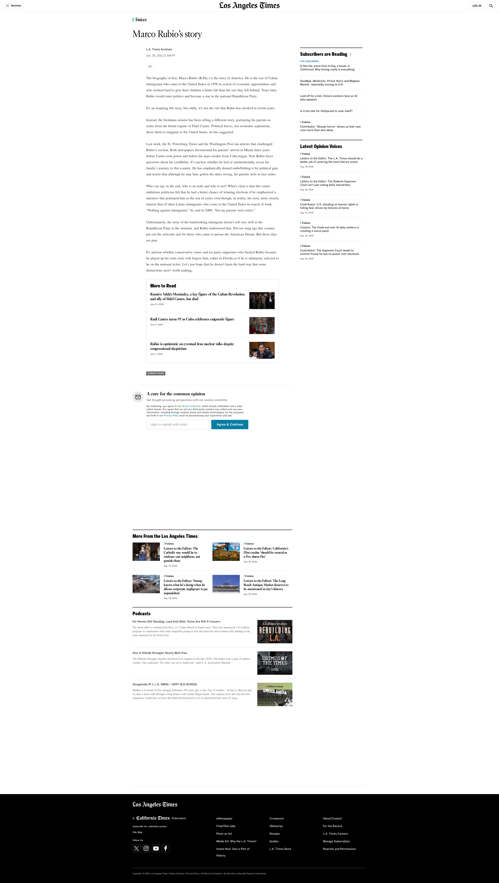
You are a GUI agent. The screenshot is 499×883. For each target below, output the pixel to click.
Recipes (275, 833)
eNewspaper (224, 818)
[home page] (249, 5)
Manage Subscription (336, 841)
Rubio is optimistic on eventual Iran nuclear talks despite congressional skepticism (192, 346)
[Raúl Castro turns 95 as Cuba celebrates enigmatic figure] (262, 325)
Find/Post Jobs (225, 826)
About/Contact (332, 818)
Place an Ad (224, 833)
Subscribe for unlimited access (149, 826)
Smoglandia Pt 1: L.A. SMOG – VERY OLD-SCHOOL (165, 684)
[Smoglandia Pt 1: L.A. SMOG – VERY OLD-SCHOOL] (274, 694)
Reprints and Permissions (339, 849)
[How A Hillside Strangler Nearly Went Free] (274, 663)
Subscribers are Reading (323, 54)
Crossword (276, 818)
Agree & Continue (230, 424)
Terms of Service (191, 406)
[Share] (150, 66)
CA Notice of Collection (211, 874)
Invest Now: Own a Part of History (233, 852)
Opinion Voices (155, 373)
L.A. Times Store (280, 849)
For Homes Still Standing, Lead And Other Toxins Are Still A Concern (176, 621)
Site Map (137, 832)
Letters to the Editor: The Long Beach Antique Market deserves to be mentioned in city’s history (266, 585)
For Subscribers (309, 61)
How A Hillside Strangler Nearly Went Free (160, 653)
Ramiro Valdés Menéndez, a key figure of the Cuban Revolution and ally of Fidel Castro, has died (197, 297)
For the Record (332, 826)
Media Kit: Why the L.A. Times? (236, 841)
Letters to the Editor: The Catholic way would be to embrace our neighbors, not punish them (182, 554)
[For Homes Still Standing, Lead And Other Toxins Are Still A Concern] (274, 631)
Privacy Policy (171, 416)
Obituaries (276, 826)
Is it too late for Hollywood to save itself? (326, 111)
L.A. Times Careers (335, 833)
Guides (274, 841)
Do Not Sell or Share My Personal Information (245, 874)
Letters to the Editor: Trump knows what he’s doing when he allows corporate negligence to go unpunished (185, 587)
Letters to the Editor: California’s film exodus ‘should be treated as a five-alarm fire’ (266, 552)
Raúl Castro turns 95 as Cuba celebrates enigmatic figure (192, 319)
